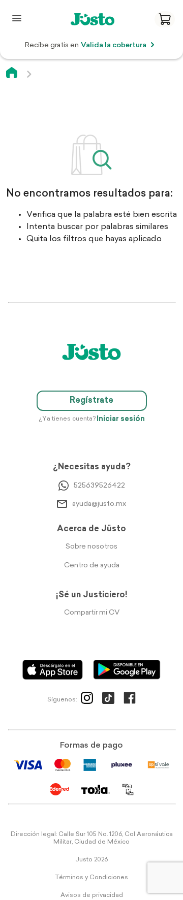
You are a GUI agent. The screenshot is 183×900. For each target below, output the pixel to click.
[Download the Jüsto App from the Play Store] (127, 670)
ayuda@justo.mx (99, 504)
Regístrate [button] (91, 401)
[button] (165, 19)
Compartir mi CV (91, 613)
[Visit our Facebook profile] (130, 700)
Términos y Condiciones (91, 878)
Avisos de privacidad (91, 895)
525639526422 (99, 486)
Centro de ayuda (91, 565)
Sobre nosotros (91, 547)
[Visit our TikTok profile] (108, 700)
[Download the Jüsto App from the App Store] (52, 670)
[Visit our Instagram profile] (87, 700)
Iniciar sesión (121, 419)
